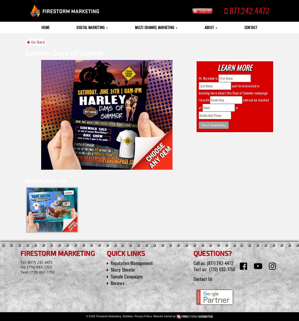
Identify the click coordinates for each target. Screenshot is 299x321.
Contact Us (203, 279)
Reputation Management (132, 263)
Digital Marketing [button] (91, 27)
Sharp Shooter (123, 269)
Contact (250, 27)
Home (45, 27)
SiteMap (128, 316)
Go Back (37, 42)
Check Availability (214, 125)
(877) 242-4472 (40, 262)
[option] (52, 210)
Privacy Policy (143, 316)
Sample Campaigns (127, 276)
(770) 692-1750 (39, 267)
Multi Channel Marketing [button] (155, 27)
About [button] (210, 27)
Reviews (117, 283)
